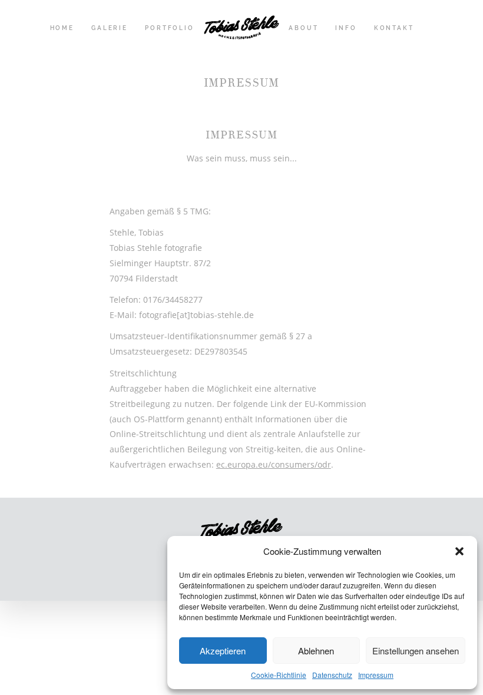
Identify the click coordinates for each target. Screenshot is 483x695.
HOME (62, 28)
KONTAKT (394, 28)
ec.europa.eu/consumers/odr (273, 464)
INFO (346, 28)
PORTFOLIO (169, 28)
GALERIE (109, 28)
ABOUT (303, 28)
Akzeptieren (223, 650)
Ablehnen (316, 650)
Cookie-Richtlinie (278, 675)
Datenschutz (332, 675)
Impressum (375, 675)
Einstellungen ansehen (415, 650)
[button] (459, 551)
